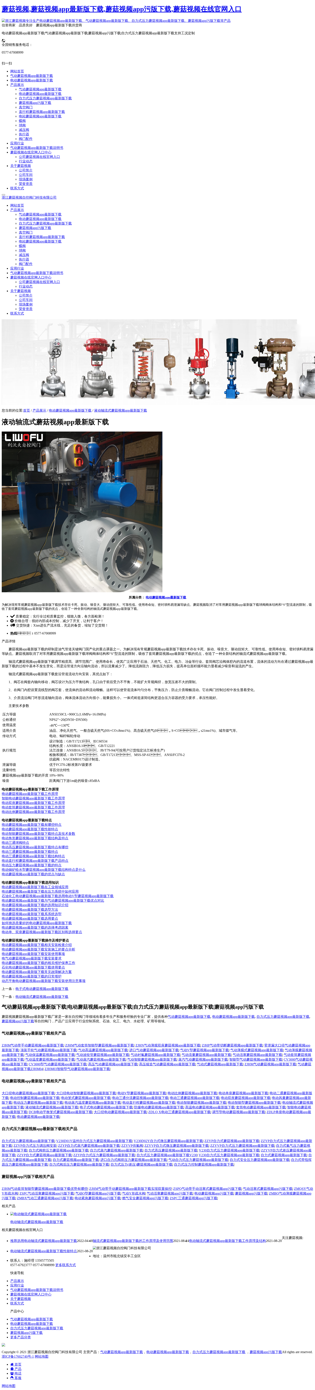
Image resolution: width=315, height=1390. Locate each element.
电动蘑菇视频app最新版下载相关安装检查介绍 (37, 945)
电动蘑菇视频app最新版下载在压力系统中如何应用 (40, 891)
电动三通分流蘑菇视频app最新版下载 (140, 1098)
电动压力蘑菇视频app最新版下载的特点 (32, 865)
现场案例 (26, 304)
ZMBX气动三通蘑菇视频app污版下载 (45, 1198)
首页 (26, 410)
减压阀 (24, 255)
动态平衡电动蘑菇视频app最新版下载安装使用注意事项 (44, 981)
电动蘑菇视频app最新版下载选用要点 (30, 918)
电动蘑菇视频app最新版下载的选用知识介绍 (35, 905)
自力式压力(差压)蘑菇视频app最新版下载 (141, 1164)
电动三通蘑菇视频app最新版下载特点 (30, 851)
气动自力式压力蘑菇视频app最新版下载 (198, 1160)
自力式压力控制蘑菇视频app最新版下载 (204, 1164)
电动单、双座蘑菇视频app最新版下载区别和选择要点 (42, 932)
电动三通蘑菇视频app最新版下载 (194, 1098)
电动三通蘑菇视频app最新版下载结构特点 (33, 856)
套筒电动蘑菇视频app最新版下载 (261, 1107)
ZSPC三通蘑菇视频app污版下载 (193, 1198)
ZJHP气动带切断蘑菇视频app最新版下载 (232, 1045)
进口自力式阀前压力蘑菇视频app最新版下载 (133, 1160)
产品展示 (39, 410)
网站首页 (17, 205)
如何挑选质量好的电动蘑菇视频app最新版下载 (37, 923)
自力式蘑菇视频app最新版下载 (284, 1155)
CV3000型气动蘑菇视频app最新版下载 (58, 1064)
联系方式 (17, 313)
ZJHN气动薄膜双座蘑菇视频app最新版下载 (167, 1045)
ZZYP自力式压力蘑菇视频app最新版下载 (104, 1155)
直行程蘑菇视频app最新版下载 (42, 237)
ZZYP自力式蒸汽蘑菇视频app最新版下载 (89, 1145)
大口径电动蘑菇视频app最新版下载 (28, 1093)
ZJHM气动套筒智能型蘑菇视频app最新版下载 (99, 1045)
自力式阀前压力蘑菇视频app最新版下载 (58, 1150)
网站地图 (41, 1356)
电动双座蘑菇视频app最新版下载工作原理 (33, 803)
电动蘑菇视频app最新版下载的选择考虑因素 (35, 927)
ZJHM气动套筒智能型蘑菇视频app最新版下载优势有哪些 (45, 1189)
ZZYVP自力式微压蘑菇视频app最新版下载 (176, 1145)
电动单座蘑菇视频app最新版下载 (243, 1093)
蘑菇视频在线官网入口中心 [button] (30, 277)
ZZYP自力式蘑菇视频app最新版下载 (231, 1141)
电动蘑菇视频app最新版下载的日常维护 (32, 976)
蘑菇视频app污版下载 (35, 228)
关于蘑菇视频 (20, 1299)
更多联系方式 (65, 1265)
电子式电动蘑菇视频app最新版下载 (41, 989)
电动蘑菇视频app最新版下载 (40, 219)
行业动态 (26, 286)
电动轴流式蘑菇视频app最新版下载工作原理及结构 (227, 1241)
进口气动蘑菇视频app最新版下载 (154, 1050)
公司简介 (26, 295)
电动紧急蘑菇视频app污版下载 (98, 1198)
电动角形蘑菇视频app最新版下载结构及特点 (35, 838)
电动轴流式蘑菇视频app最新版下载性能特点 (43, 1251)
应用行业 (17, 268)
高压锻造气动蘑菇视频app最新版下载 (167, 1064)
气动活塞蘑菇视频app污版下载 (170, 1193)
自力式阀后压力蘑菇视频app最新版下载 (79, 1164)
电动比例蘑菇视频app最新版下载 (192, 1093)
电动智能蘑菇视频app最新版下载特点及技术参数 (38, 833)
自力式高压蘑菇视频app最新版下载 (170, 1150)
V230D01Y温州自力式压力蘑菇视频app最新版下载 (94, 1141)
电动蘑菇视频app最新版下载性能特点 (30, 829)
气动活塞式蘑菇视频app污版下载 (267, 1189)
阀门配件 (26, 264)
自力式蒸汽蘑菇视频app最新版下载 (116, 1150)
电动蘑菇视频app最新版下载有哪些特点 (32, 824)
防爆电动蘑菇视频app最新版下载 (159, 1107)
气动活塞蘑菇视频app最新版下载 (257, 1055)
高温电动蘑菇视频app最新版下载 (210, 1107)
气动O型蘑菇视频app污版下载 (98, 1193)
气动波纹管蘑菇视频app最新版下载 (102, 1055)
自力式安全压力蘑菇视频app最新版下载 (260, 1160)
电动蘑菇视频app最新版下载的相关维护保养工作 (38, 963)
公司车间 (26, 300)
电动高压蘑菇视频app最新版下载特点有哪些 (35, 847)
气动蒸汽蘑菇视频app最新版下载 (101, 1059)
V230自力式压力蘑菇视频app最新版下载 (229, 1150)
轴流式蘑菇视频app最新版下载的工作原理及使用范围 (133, 1241)
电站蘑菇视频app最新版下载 (40, 241)
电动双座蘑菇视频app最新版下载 (245, 1098)
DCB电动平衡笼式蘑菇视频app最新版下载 (60, 1112)
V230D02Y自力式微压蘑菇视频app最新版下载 (168, 1141)
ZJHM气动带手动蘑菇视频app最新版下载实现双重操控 (130, 1189)
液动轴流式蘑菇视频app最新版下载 (120, 410)
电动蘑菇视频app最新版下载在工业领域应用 (35, 887)
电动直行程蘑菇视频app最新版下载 (148, 1102)
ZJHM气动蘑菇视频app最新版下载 (270, 1064)
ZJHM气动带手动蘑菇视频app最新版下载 (33, 1045)
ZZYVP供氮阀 (132, 1145)
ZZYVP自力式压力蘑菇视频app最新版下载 (242, 1145)
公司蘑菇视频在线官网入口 (39, 282)
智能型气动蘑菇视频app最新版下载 (255, 1059)
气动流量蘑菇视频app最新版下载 (206, 1055)
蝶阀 (22, 246)
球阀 (22, 250)
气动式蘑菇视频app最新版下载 (220, 1064)
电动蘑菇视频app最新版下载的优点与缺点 (33, 874)
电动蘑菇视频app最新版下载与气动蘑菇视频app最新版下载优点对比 (53, 900)
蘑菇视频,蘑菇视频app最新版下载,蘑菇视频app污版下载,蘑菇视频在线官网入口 (122, 9)
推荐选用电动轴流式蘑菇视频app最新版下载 (43, 1241)
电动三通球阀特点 (15, 842)
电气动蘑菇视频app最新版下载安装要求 (32, 958)
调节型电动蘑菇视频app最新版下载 (238, 1112)
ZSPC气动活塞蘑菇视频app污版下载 (47, 1193)
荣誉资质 (26, 309)
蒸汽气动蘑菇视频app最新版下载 (203, 1059)
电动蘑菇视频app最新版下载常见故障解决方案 (37, 972)
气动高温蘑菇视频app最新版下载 (103, 1050)
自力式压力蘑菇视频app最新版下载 (45, 223)
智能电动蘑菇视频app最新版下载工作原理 (33, 798)
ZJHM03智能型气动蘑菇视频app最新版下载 (77, 1069)
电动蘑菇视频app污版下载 (214, 1193)
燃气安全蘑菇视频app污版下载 (145, 1198)
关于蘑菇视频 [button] (20, 291)
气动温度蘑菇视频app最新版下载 (50, 1059)
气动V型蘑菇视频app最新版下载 (204, 1050)
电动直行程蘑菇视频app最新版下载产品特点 (35, 860)
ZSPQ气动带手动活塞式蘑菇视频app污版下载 (207, 1189)
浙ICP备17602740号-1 (18, 1356)
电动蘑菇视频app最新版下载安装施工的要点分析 (38, 949)
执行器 (24, 259)
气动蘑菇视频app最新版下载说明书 (36, 273)
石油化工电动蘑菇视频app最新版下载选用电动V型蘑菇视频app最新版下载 (58, 896)
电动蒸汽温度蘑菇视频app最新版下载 (92, 1102)
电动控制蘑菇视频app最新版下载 (35, 1098)
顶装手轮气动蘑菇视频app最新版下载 (48, 1050)
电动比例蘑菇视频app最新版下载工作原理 (33, 812)
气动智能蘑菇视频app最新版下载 (152, 1059)
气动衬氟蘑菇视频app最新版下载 (155, 1055)
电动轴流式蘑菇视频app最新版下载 (41, 997)
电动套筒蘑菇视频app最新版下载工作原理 (33, 807)
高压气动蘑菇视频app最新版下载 (113, 1064)
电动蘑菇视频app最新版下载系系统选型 (32, 914)
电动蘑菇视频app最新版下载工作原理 (30, 794)
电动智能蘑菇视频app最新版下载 (201, 1102)
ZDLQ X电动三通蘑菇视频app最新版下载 (179, 1112)
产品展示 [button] (17, 210)
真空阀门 (26, 232)
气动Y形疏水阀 (133, 1193)
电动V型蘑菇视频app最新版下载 (141, 1093)
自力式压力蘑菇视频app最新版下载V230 (166, 1155)
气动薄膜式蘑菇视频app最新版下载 (256, 1050)
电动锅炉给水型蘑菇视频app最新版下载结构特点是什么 (44, 869)
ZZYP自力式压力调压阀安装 (35, 1145)
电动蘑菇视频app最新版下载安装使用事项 (33, 954)
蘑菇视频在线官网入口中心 (30, 1294)
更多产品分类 (20, 1337)
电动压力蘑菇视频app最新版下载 (38, 1102)
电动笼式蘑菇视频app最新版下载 (86, 1098)
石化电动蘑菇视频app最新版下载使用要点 (33, 967)
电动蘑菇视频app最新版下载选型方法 (30, 909)
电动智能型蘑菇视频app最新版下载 (254, 1102)
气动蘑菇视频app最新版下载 (40, 214)
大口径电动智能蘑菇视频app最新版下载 (86, 1093)
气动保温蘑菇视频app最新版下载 (50, 1055)
